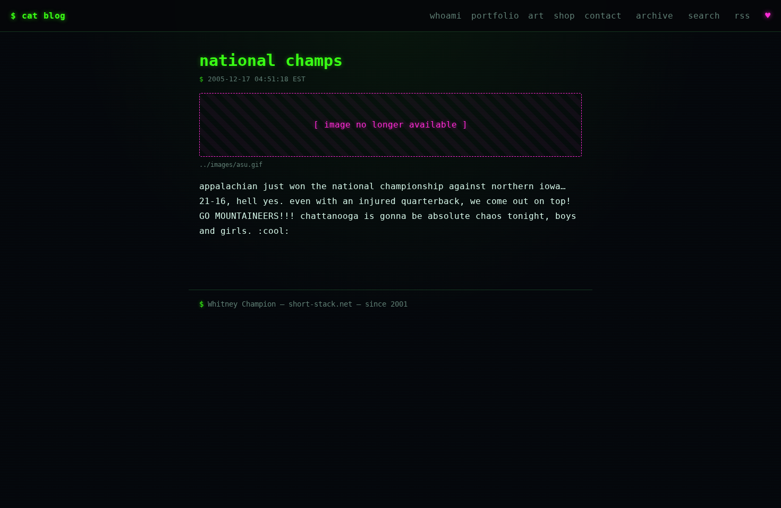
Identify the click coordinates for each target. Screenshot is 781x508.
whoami (446, 16)
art (536, 16)
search (704, 16)
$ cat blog (38, 16)
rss (742, 16)
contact (603, 16)
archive (654, 16)
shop (564, 16)
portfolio (495, 16)
